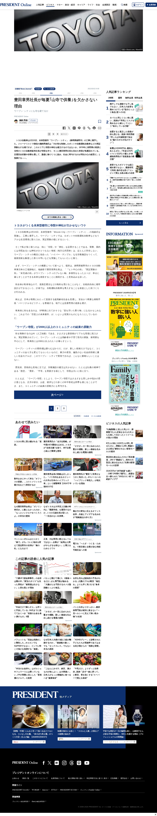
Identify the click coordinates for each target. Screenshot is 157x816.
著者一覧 (25, 778)
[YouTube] (86, 762)
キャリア (81, 5)
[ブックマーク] (99, 121)
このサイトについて (40, 778)
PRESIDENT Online (21, 116)
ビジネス (50, 5)
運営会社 (123, 778)
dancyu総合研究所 (38, 801)
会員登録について (58, 778)
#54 (20, 93)
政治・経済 (70, 5)
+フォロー (33, 120)
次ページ (64, 134)
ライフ (90, 5)
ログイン (139, 5)
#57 (68, 93)
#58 (81, 93)
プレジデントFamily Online (90, 790)
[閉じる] (155, 814)
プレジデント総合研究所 (20, 801)
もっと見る (123, 223)
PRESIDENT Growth (20, 790)
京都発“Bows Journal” (23, 89)
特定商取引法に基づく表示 (97, 778)
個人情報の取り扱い (75, 778)
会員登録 (152, 5)
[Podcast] (79, 763)
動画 (115, 5)
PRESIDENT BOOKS (68, 790)
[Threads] (72, 763)
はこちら (124, 350)
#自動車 (38, 89)
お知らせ (15, 778)
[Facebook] (44, 763)
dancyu (45, 790)
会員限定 (106, 5)
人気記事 (40, 5)
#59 (94, 93)
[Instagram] (64, 763)
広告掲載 (113, 778)
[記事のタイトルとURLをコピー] (89, 128)
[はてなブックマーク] (57, 763)
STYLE (54, 790)
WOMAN (35, 790)
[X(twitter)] (49, 763)
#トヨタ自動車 (49, 89)
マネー (60, 5)
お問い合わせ (136, 778)
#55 (33, 93)
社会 (98, 5)
